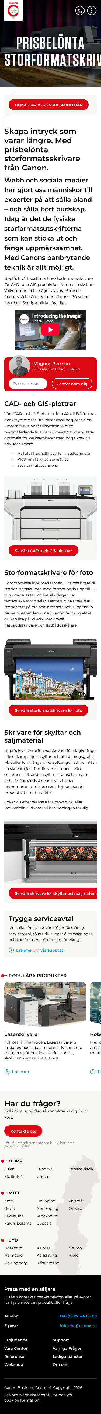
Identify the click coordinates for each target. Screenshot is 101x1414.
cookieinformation (21, 1400)
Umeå (42, 1176)
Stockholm (47, 1216)
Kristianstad (48, 1262)
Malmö (75, 1248)
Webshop (13, 1364)
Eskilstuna (13, 1216)
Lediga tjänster (68, 1356)
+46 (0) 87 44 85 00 (78, 1316)
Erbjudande (16, 1340)
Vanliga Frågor (67, 1348)
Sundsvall (46, 1168)
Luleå (9, 1168)
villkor (52, 1394)
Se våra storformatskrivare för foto (48, 710)
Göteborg (13, 1248)
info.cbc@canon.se (78, 1325)
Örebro (75, 1208)
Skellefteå (13, 1176)
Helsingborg (16, 1262)
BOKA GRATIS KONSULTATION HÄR (48, 104)
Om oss (60, 1364)
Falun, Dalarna (18, 1223)
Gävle (9, 1208)
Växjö (74, 1255)
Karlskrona (47, 1255)
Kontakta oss (23, 1131)
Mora (9, 1201)
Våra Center (15, 1348)
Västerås (76, 1201)
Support (61, 1340)
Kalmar (43, 1248)
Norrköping (47, 1208)
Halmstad (13, 1255)
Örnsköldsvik (81, 1168)
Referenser (15, 1356)
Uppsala (44, 1223)
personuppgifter (17, 1146)
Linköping (46, 1201)
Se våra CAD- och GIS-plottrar (43, 550)
